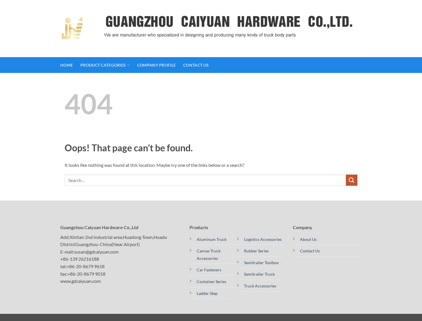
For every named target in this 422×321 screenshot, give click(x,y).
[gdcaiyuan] (72, 28)
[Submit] (351, 180)
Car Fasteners (209, 269)
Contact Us (196, 65)
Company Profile (156, 65)
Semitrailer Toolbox (261, 262)
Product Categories (103, 65)
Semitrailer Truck (259, 274)
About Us (308, 239)
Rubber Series (256, 250)
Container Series (211, 281)
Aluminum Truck (212, 239)
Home (66, 65)
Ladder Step (207, 293)
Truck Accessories (260, 285)
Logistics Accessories (263, 239)
